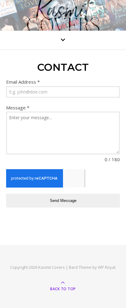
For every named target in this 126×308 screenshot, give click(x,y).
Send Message (63, 200)
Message (17, 108)
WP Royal (106, 267)
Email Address (23, 82)
